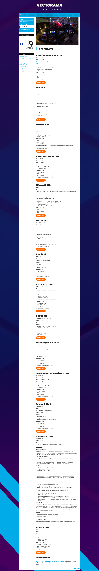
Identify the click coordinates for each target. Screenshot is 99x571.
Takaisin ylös (77, 568)
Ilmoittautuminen (40, 82)
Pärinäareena (23, 21)
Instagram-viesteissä (59, 561)
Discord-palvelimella (40, 561)
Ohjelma (40, 15)
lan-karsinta (49, 61)
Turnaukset (48, 15)
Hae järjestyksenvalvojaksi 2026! (26, 59)
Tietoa (76, 15)
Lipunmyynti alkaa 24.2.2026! (24, 70)
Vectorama (49, 4)
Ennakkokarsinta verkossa (41, 61)
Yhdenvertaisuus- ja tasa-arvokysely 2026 (26, 67)
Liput (25, 15)
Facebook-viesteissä (49, 561)
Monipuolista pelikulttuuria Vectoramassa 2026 (24, 63)
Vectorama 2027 (23, 56)
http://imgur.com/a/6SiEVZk (64, 460)
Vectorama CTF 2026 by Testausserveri (26, 30)
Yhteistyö (63, 15)
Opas (56, 15)
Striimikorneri (23, 24)
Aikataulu (31, 15)
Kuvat (70, 15)
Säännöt (37, 63)
